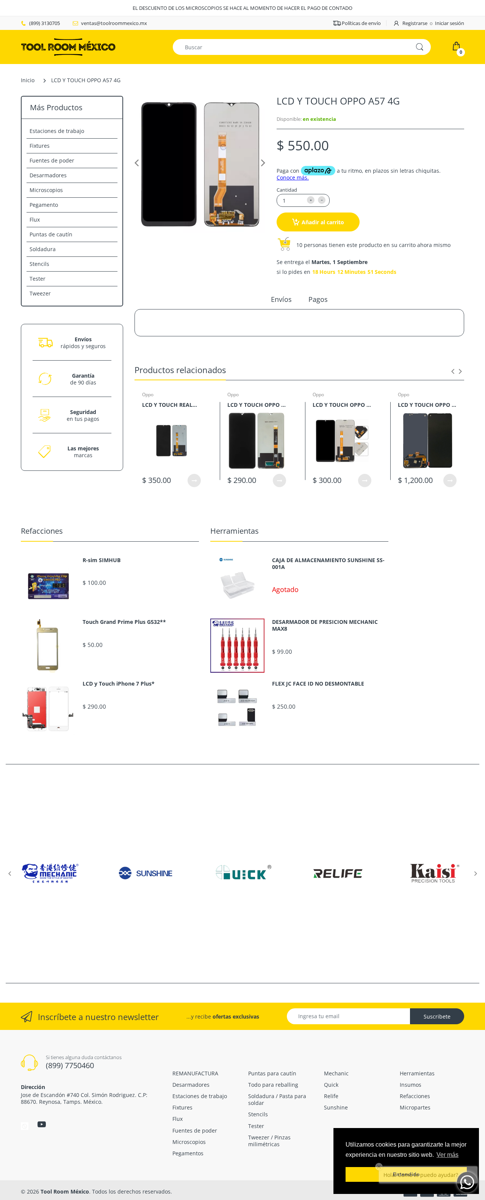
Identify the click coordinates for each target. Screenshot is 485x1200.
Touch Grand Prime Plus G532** (124, 622)
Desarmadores (48, 175)
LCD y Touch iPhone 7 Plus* (119, 683)
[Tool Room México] (68, 46)
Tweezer (40, 293)
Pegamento (44, 204)
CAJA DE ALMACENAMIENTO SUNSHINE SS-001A (328, 563)
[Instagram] (24, 1125)
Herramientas (234, 531)
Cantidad (287, 189)
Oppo (147, 394)
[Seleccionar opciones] (194, 480)
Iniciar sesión (449, 23)
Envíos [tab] (281, 299)
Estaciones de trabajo (57, 130)
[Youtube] (42, 1124)
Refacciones (42, 531)
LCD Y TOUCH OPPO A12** (256, 404)
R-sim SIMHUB (101, 560)
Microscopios (46, 190)
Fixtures (40, 145)
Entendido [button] (406, 1174)
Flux (35, 219)
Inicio (27, 80)
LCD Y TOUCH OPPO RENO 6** (427, 404)
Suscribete (437, 1016)
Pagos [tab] (318, 299)
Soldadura (43, 249)
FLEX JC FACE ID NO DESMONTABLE (318, 683)
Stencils (39, 263)
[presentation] (453, 371)
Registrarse (415, 23)
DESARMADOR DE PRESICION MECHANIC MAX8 (325, 625)
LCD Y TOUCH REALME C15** (171, 404)
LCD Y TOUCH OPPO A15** (342, 404)
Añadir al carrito (323, 222)
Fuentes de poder (52, 160)
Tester (37, 278)
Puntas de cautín (51, 234)
